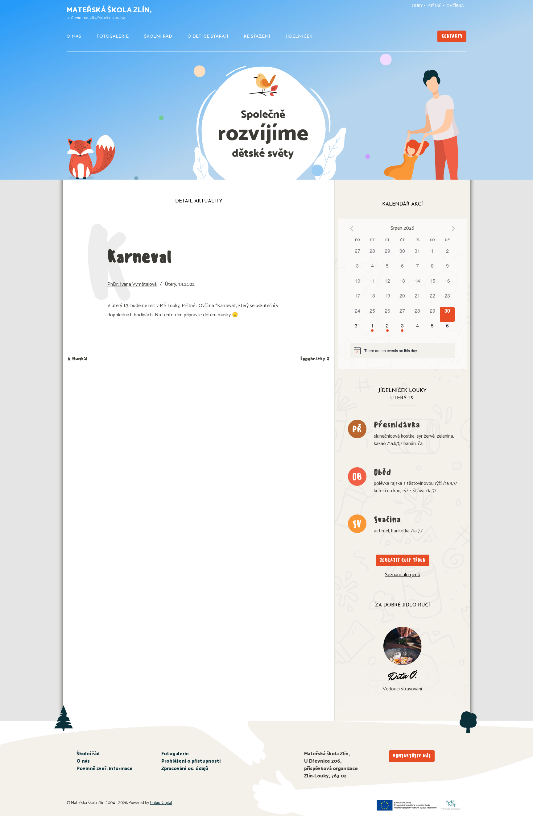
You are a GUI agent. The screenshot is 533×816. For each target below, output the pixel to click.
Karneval (139, 256)
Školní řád (158, 36)
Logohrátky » (314, 359)
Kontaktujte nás (412, 756)
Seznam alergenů (402, 575)
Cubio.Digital (161, 802)
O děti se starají (208, 36)
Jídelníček (299, 36)
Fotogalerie (113, 36)
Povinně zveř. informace (104, 768)
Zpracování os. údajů (184, 768)
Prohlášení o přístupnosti (191, 761)
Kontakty (451, 36)
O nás (74, 36)
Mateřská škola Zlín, (109, 10)
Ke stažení (257, 36)
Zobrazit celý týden (402, 560)
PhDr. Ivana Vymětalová (132, 284)
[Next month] (453, 228)
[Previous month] (351, 228)
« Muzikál (78, 359)
